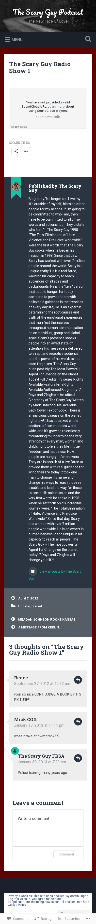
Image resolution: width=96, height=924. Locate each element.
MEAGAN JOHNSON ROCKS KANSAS (46, 619)
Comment (66, 854)
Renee (21, 678)
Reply (78, 680)
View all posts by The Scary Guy (55, 574)
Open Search (87, 39)
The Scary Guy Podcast (48, 12)
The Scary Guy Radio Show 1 (40, 67)
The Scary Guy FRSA (41, 756)
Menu (17, 39)
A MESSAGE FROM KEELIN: (39, 627)
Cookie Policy (17, 905)
